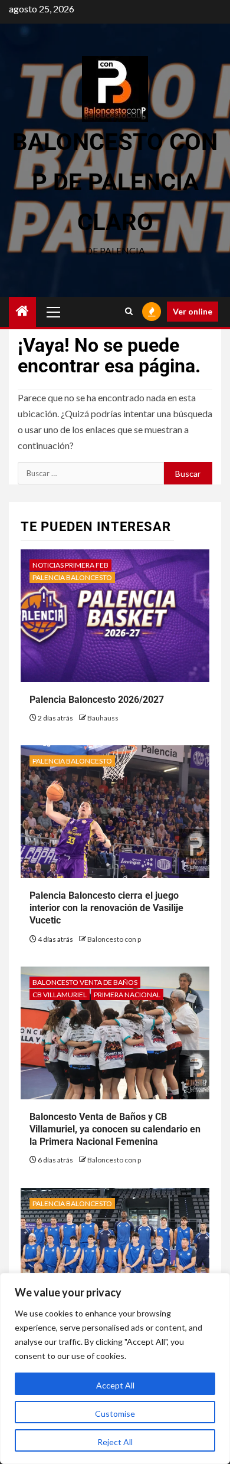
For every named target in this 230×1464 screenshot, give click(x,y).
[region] (115, 1368)
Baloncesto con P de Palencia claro (115, 182)
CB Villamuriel (59, 994)
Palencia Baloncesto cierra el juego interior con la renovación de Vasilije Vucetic (106, 908)
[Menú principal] (53, 311)
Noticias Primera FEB (70, 565)
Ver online (192, 311)
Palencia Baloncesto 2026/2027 (96, 699)
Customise (115, 1414)
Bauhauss (103, 717)
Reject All (115, 1442)
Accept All (115, 1385)
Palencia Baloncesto (72, 577)
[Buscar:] (91, 473)
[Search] (128, 311)
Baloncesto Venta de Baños (84, 982)
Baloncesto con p (114, 939)
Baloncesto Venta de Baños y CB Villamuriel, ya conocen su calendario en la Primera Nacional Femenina (115, 1129)
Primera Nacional (127, 994)
